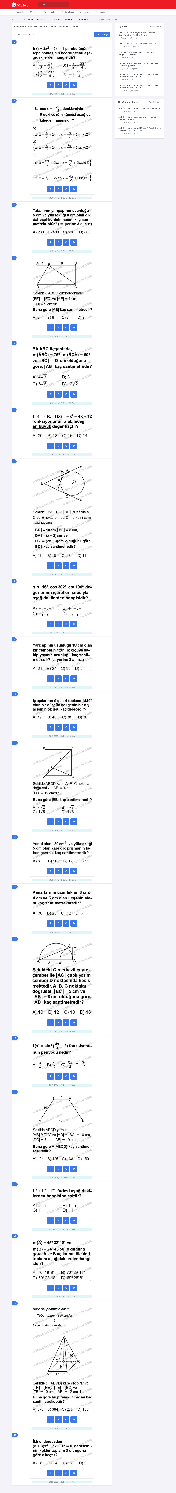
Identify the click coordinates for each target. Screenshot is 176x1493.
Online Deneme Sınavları (75, 19)
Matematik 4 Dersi (54, 19)
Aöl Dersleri (101, 12)
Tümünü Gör (154, 26)
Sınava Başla (103, 34)
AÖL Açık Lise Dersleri (33, 19)
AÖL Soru (16, 19)
